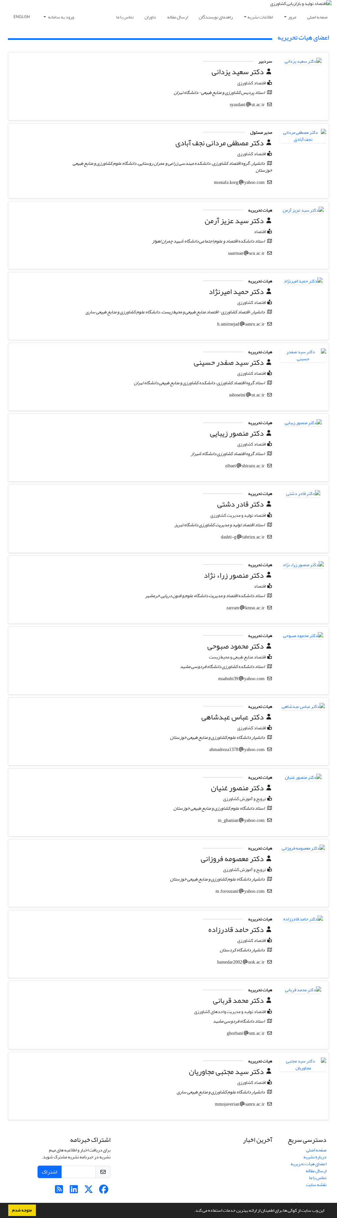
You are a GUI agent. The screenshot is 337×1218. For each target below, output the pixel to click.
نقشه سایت (316, 1184)
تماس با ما (125, 17)
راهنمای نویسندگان (216, 17)
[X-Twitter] (89, 1191)
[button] (192, 1211)
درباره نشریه (314, 1156)
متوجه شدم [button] (22, 1210)
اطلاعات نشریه (260, 17)
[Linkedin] (74, 1191)
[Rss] (59, 1191)
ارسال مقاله (177, 17)
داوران (150, 17)
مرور (292, 17)
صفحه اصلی (317, 17)
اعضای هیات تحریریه (308, 1163)
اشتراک (49, 1172)
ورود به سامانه (60, 17)
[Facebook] (103, 1191)
